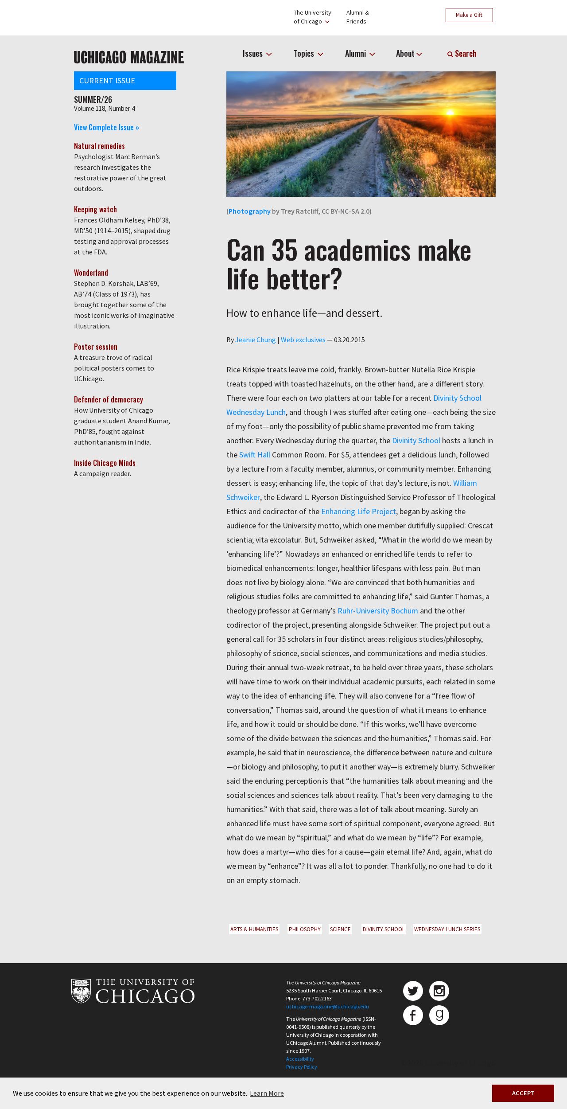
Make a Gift (469, 15)
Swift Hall (254, 454)
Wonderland (91, 272)
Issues (253, 53)
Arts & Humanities (254, 929)
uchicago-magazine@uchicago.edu (327, 1006)
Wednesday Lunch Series (447, 929)
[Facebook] (413, 1015)
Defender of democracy (108, 399)
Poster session (95, 346)
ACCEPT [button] (523, 1093)
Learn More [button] (267, 1093)
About (405, 53)
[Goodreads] (439, 1015)
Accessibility (300, 1058)
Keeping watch (95, 209)
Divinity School (416, 440)
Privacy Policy (301, 1066)
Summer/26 (93, 99)
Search (465, 53)
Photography (250, 211)
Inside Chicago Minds (105, 462)
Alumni (356, 53)
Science (340, 929)
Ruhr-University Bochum (377, 610)
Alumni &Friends (357, 16)
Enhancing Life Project (358, 511)
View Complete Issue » (106, 127)
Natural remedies (99, 146)
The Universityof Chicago (312, 16)
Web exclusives (303, 339)
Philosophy (305, 929)
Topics (305, 53)
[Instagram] (439, 991)
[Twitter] (413, 991)
